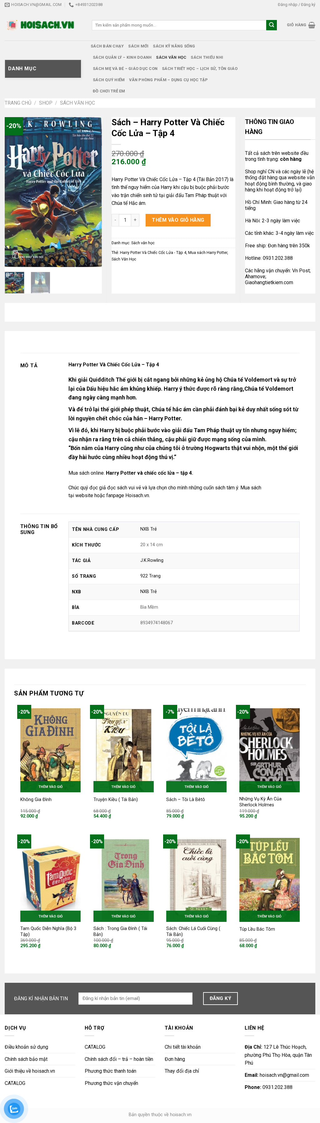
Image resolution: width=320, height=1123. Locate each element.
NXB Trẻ (148, 529)
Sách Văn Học (124, 259)
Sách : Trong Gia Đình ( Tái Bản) (120, 931)
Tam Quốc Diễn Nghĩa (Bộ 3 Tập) (48, 931)
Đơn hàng (175, 1059)
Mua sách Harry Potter (207, 252)
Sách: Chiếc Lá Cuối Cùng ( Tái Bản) (193, 931)
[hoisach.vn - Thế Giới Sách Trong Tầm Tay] (41, 25)
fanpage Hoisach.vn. (128, 495)
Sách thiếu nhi (207, 57)
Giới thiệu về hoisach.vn (30, 1071)
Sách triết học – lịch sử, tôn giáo (200, 68)
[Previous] (14, 192)
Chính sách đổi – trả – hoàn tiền (119, 1059)
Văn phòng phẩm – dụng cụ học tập (168, 79)
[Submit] (271, 25)
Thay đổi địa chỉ (182, 1071)
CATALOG (15, 1083)
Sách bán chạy (107, 46)
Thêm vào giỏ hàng (178, 220)
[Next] (92, 192)
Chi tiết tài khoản (183, 1047)
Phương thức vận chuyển (111, 1083)
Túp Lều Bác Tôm (257, 929)
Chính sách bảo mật (26, 1059)
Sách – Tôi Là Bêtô (185, 799)
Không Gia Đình (36, 799)
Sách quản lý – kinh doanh (122, 57)
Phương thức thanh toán (110, 1071)
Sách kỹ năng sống (174, 46)
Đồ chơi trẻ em (109, 91)
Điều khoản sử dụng (26, 1047)
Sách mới (138, 46)
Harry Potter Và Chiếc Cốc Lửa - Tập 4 (153, 252)
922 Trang (150, 576)
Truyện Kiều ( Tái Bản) (115, 799)
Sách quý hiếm (109, 79)
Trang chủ (18, 103)
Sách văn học (171, 57)
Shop (45, 103)
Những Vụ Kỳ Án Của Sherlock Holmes (260, 802)
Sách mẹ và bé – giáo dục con (125, 68)
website (84, 495)
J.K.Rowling (151, 560)
